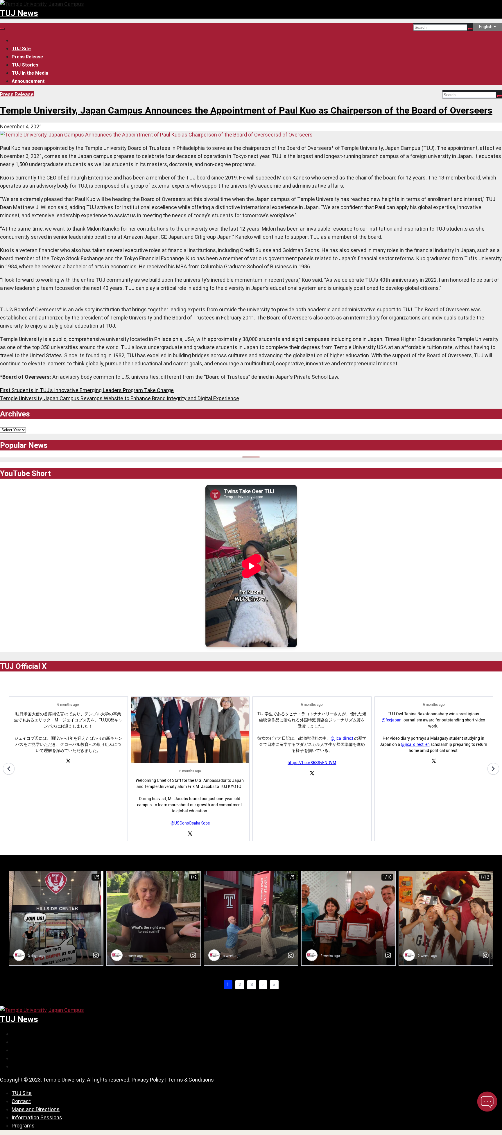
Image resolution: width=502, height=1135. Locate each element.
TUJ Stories (25, 65)
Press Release (27, 57)
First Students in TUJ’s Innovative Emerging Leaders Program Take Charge (87, 390)
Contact (21, 1101)
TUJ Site (21, 48)
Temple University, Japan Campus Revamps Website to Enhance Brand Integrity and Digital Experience (119, 398)
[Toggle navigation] (2, 29)
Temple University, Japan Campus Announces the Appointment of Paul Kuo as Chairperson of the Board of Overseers (246, 110)
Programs (23, 1126)
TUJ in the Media (30, 73)
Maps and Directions (36, 1109)
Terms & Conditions (191, 1080)
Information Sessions (37, 1117)
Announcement (28, 81)
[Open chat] (487, 1101)
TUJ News (19, 13)
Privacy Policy (148, 1080)
